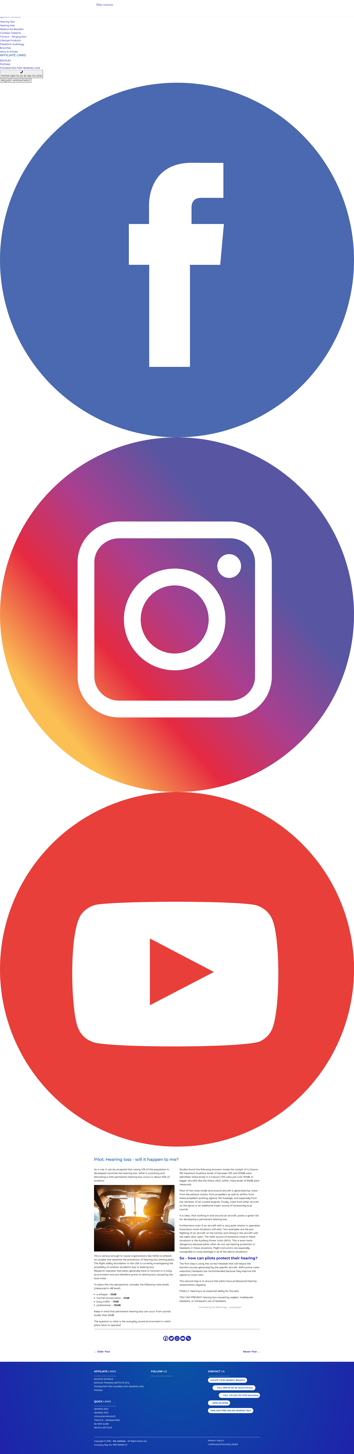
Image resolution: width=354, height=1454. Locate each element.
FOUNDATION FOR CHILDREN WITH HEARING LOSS (119, 1386)
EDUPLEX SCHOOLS (103, 1379)
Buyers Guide (101, 1424)
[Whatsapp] (177, 1338)
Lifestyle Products (10, 40)
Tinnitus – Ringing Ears (13, 36)
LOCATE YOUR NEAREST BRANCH (227, 1380)
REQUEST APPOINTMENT (245, 8)
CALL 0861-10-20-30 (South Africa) (235, 1387)
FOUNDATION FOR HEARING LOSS (20, 68)
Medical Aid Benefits (12, 29)
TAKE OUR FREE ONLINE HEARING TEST (230, 1410)
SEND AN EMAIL (220, 1402)
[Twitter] (171, 1338)
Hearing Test (7, 21)
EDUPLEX (5, 60)
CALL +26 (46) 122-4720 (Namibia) (240, 1395)
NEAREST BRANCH (219, 8)
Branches (5, 47)
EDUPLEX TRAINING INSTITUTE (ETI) (111, 1382)
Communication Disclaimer (223, 1444)
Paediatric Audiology (12, 44)
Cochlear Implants (10, 32)
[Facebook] (165, 1338)
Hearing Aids (7, 25)
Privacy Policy (216, 1440)
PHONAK (5, 64)
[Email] (182, 1338)
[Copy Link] (188, 1338)
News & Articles (9, 51)
